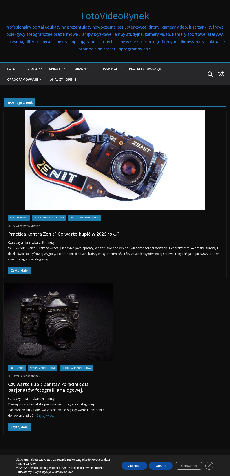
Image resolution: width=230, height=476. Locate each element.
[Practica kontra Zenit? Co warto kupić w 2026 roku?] (115, 160)
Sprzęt (54, 69)
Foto (11, 69)
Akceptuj (134, 465)
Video (32, 69)
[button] (17, 69)
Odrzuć (161, 465)
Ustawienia (189, 465)
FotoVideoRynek (115, 15)
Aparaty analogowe (43, 368)
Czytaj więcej (45, 415)
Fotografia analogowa (49, 217)
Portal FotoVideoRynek (26, 225)
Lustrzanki (17, 368)
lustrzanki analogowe (85, 217)
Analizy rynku (19, 217)
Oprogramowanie (22, 79)
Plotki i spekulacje (145, 69)
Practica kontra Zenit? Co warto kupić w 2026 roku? (63, 234)
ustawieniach (64, 472)
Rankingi (109, 69)
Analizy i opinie (63, 79)
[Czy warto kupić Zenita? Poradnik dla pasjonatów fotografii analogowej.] (58, 322)
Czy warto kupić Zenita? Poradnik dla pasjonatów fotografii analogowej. (48, 387)
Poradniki (81, 69)
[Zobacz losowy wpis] (221, 74)
